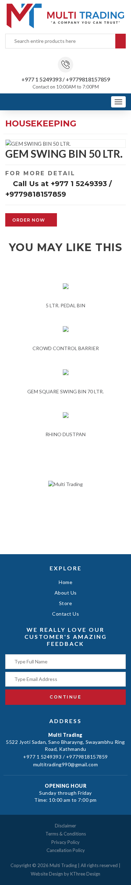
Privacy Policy (65, 842)
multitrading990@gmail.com (65, 764)
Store (65, 603)
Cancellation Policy (65, 850)
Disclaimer (65, 825)
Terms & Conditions (65, 834)
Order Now (29, 220)
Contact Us (65, 614)
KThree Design (85, 874)
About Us (65, 593)
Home (65, 582)
